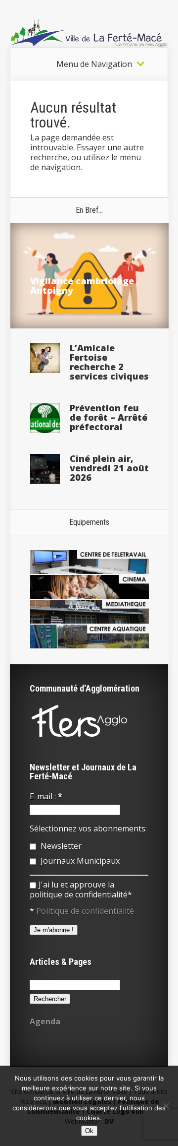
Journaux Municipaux (79, 861)
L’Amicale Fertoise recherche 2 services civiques (109, 362)
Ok (89, 1131)
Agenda (45, 1021)
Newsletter (60, 846)
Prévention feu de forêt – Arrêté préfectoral (108, 417)
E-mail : (46, 796)
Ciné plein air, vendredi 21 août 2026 (109, 467)
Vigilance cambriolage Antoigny (82, 285)
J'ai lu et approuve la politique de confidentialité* (81, 889)
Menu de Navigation (94, 64)
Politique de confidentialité (85, 910)
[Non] (166, 1106)
